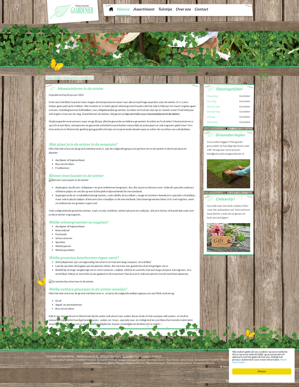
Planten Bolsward (116, 363)
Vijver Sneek (172, 359)
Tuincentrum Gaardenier (60, 356)
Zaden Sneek (186, 359)
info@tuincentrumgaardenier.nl (143, 356)
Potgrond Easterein (155, 363)
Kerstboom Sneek (156, 359)
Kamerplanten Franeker (207, 359)
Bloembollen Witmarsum (179, 363)
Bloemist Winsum (136, 363)
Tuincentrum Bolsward (95, 363)
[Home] (111, 9)
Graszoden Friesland (85, 359)
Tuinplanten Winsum (204, 363)
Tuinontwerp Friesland (62, 359)
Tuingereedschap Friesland (132, 359)
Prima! (262, 371)
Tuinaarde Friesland (107, 359)
